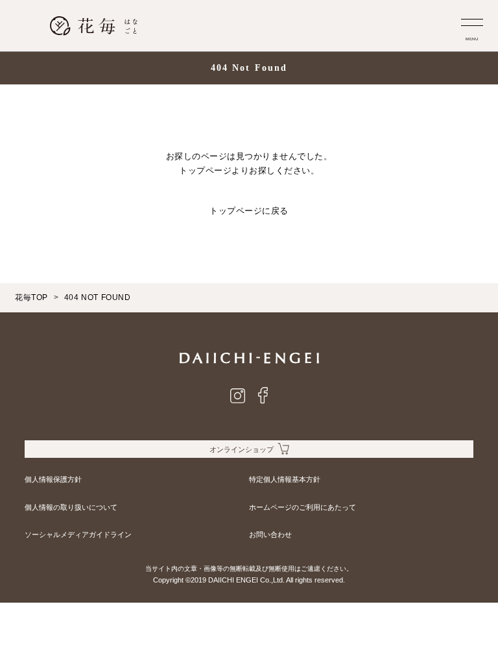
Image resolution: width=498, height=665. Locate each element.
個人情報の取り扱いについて (71, 507)
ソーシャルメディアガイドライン (78, 534)
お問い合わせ (270, 534)
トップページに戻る (249, 211)
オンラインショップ (241, 449)
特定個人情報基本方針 (284, 479)
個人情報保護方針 (53, 479)
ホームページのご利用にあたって (302, 507)
